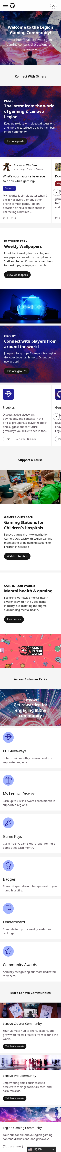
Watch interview (17, 556)
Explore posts (15, 141)
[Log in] (53, 5)
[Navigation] (5, 5)
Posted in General (35, 169)
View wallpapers (17, 275)
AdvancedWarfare (25, 165)
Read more (14, 619)
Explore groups (17, 371)
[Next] (56, 192)
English (37, 1149)
